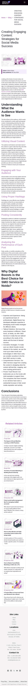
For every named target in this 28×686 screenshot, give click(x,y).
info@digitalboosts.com (14, 660)
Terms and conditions (14, 681)
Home (3, 17)
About (14, 617)
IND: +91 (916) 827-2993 (14, 658)
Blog (9, 17)
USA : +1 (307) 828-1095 (14, 655)
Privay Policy (4, 681)
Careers (14, 622)
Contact (14, 624)
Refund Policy (24, 681)
